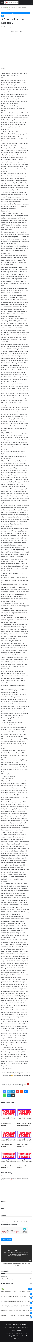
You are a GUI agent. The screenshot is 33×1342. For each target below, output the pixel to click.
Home (4, 7)
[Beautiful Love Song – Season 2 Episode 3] (24, 1114)
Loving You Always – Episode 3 (23, 1167)
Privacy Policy (17, 1336)
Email (3, 1208)
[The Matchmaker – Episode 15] (8, 1135)
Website (3, 1215)
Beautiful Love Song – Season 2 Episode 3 (24, 1124)
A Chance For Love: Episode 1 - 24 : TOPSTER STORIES (15, 13)
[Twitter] (9, 1091)
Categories (4, 1276)
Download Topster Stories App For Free (16, 1333)
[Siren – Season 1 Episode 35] (8, 1114)
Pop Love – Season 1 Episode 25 (23, 1145)
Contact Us (25, 1327)
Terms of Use (25, 1336)
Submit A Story (8, 1336)
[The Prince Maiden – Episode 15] (8, 1156)
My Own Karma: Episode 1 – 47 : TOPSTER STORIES (17, 1291)
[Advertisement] (16, 50)
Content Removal (16, 1330)
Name (3, 1201)
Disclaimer (18, 1327)
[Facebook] (4, 1091)
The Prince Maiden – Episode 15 (7, 1167)
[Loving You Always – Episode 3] (24, 1156)
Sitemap (16, 1338)
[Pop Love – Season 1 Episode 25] (24, 1135)
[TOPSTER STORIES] (11, 2)
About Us (11, 1327)
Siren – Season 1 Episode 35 (6, 1124)
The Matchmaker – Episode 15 (7, 1145)
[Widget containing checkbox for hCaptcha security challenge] (14, 1230)
